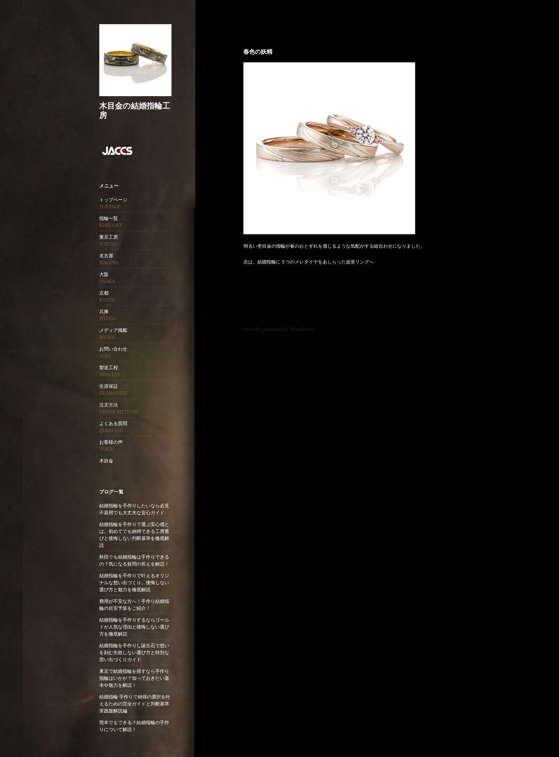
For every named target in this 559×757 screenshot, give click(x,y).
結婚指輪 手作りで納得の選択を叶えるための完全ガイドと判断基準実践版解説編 (134, 703)
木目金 (106, 460)
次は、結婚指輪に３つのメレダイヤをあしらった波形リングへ (308, 261)
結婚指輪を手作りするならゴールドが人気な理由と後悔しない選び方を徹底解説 (134, 627)
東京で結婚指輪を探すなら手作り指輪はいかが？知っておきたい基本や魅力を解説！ (134, 678)
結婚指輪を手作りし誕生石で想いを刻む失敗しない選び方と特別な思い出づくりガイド (134, 652)
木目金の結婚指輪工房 (134, 110)
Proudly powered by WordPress (279, 329)
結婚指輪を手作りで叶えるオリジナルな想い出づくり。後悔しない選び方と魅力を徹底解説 (134, 582)
